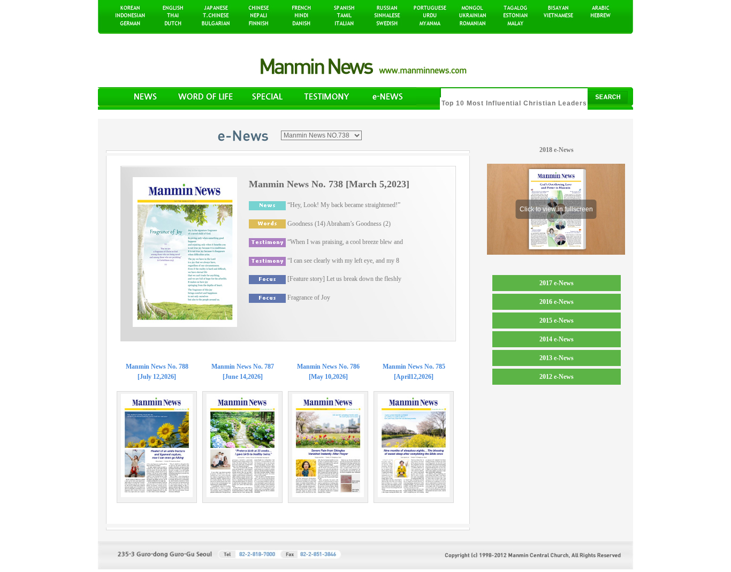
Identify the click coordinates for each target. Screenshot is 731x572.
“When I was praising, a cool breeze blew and (345, 242)
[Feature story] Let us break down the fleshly (344, 279)
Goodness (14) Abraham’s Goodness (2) (339, 223)
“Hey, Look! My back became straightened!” (343, 205)
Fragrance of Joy (308, 297)
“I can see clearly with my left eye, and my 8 (343, 260)
